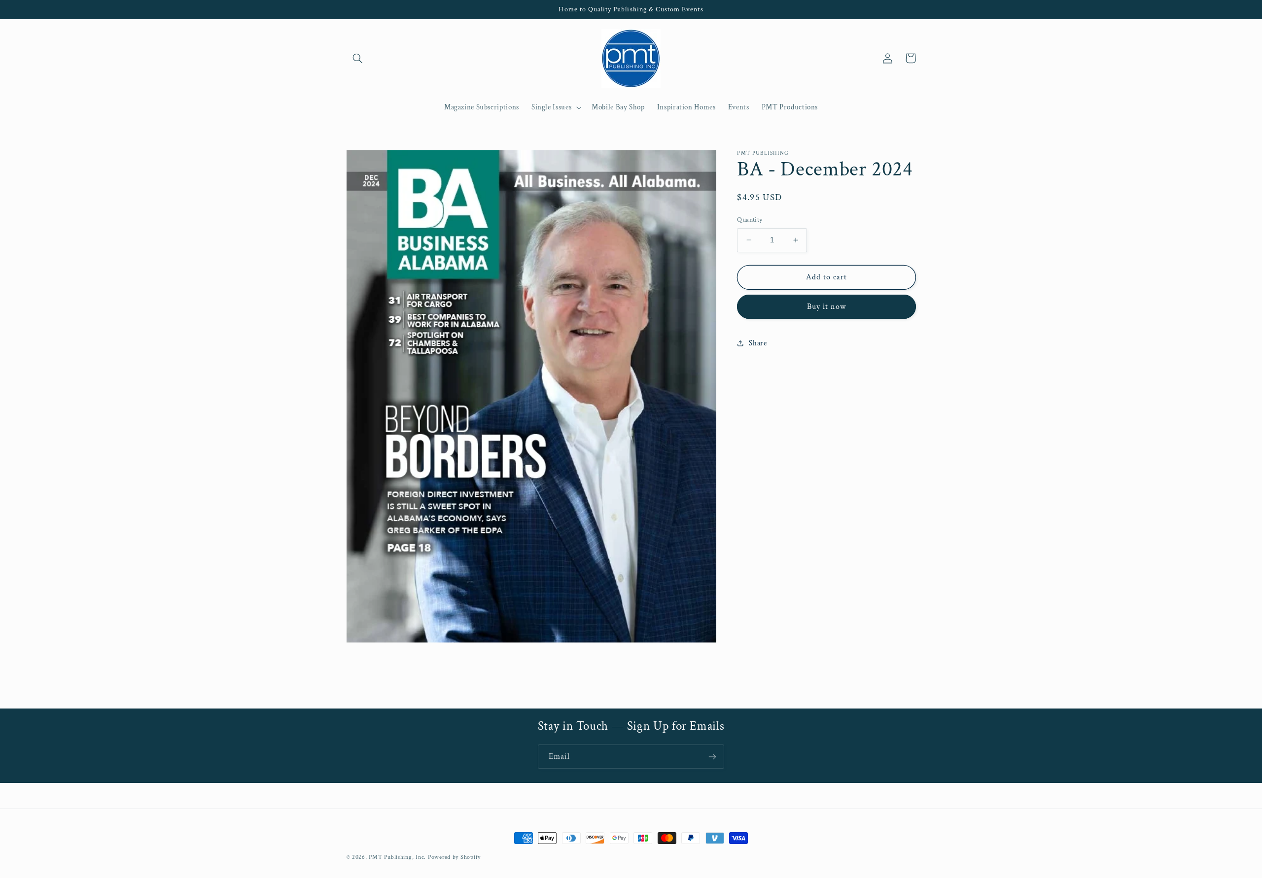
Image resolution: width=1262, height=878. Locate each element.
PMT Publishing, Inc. (397, 857)
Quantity (749, 219)
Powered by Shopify (454, 857)
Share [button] (758, 343)
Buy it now (826, 307)
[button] (358, 58)
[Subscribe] (712, 756)
